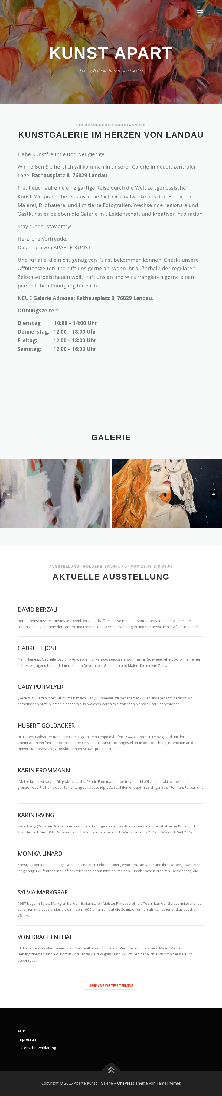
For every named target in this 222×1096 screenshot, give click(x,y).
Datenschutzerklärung (37, 1047)
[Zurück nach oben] (111, 1070)
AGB (21, 1030)
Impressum (27, 1039)
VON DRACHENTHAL (45, 937)
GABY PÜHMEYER (40, 687)
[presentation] (8, 494)
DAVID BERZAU (37, 609)
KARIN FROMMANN (44, 770)
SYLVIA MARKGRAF (42, 892)
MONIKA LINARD (40, 853)
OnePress (125, 1083)
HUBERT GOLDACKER (46, 725)
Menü (199, 10)
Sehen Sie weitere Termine (111, 985)
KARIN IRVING (36, 815)
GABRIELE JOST (37, 648)
